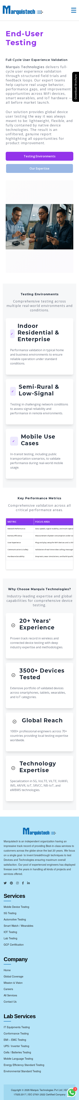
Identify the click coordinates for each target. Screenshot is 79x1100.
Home (7, 970)
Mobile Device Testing (16, 907)
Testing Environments (39, 156)
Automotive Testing (15, 919)
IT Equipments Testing (17, 1027)
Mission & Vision (13, 982)
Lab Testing (10, 938)
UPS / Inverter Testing (16, 1046)
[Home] (23, 10)
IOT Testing (10, 932)
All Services (10, 995)
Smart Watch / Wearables (18, 925)
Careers (8, 989)
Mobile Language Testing (18, 1058)
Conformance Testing (16, 1033)
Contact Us (10, 1001)
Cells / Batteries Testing (17, 1052)
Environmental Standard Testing (22, 1071)
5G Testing (10, 913)
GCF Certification (14, 944)
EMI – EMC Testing (15, 1040)
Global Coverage (13, 976)
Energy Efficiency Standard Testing (24, 1065)
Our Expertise (39, 168)
